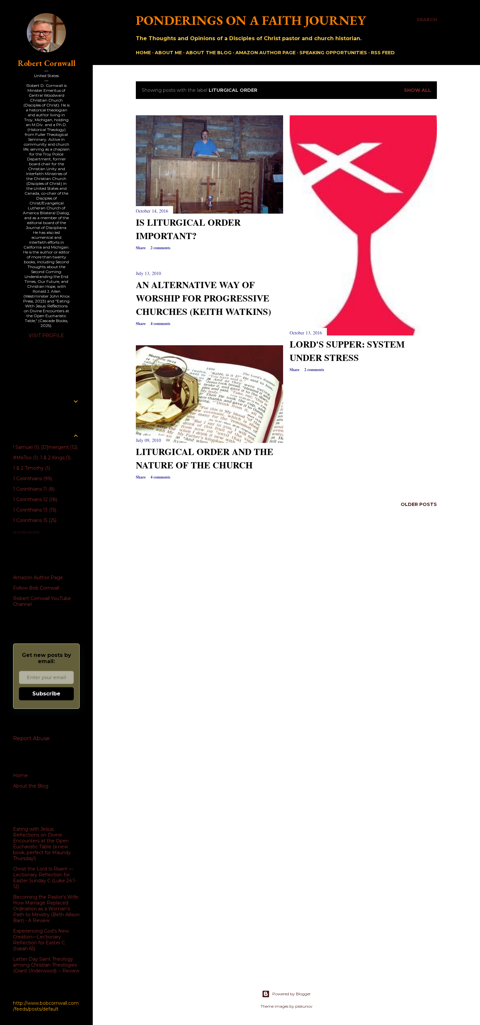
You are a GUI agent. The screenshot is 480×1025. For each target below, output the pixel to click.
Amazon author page (265, 53)
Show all (417, 90)
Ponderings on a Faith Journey (251, 20)
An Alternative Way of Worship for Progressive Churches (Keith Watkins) (203, 298)
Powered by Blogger (291, 993)
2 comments (160, 248)
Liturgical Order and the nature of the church (204, 458)
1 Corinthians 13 (34, 510)
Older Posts (419, 504)
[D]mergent (58, 447)
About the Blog (209, 53)
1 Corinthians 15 (34, 520)
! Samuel (25, 447)
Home (143, 53)
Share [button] (141, 248)
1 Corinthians (32, 478)
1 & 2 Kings (55, 458)
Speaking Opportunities (333, 53)
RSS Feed (383, 53)
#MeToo (25, 458)
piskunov (303, 1006)
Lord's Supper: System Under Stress (347, 350)
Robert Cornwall (46, 63)
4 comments (160, 323)
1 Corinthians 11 (33, 489)
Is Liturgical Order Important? (188, 229)
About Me (168, 53)
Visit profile (46, 335)
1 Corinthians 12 (34, 499)
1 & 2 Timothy (31, 468)
